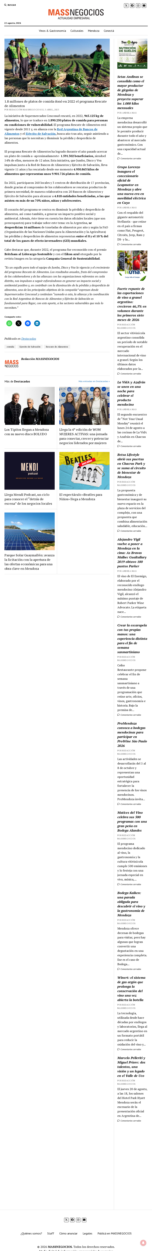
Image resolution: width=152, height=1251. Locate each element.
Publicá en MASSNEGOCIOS (115, 1233)
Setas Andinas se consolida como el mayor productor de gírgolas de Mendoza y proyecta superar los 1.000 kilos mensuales (130, 92)
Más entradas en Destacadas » (94, 381)
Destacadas (28, 339)
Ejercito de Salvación (30, 346)
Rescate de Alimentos (57, 346)
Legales (87, 1233)
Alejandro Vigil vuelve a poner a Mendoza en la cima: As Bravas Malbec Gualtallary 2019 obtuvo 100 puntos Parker (131, 552)
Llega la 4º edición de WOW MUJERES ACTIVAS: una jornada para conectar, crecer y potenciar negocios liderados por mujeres (84, 436)
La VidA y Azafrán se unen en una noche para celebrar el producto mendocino (131, 393)
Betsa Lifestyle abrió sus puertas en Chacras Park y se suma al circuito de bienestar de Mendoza (131, 465)
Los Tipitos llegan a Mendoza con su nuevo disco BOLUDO (26, 431)
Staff (50, 1233)
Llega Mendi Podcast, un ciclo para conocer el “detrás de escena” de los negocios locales (28, 499)
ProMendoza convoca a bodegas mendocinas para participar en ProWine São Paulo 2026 (132, 734)
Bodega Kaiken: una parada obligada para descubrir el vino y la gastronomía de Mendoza (131, 903)
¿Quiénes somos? (31, 1233)
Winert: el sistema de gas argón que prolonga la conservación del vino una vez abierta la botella (131, 988)
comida (10, 346)
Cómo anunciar (68, 1233)
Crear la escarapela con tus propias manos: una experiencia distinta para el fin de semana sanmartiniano (132, 638)
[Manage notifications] (143, 1243)
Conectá (109, 31)
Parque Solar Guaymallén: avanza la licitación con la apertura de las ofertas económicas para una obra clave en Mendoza (29, 562)
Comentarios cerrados (130, 158)
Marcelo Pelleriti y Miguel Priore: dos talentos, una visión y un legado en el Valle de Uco (131, 1067)
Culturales (76, 31)
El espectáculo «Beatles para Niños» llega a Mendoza (80, 496)
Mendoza (93, 31)
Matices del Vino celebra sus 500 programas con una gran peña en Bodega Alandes (132, 821)
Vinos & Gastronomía (52, 31)
